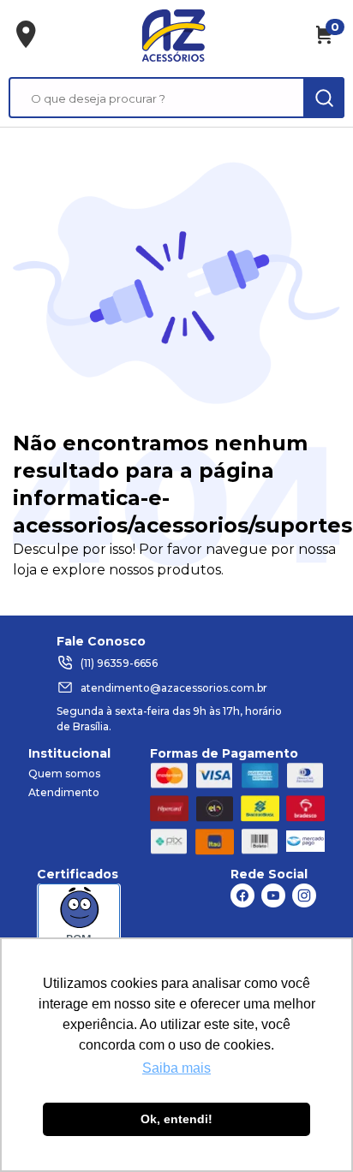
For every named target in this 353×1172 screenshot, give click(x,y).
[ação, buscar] (323, 97)
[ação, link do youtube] (273, 895)
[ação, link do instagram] (304, 895)
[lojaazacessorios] (173, 35)
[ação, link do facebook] (242, 895)
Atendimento (63, 792)
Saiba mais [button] (176, 1068)
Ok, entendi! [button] (176, 1119)
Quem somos (64, 773)
